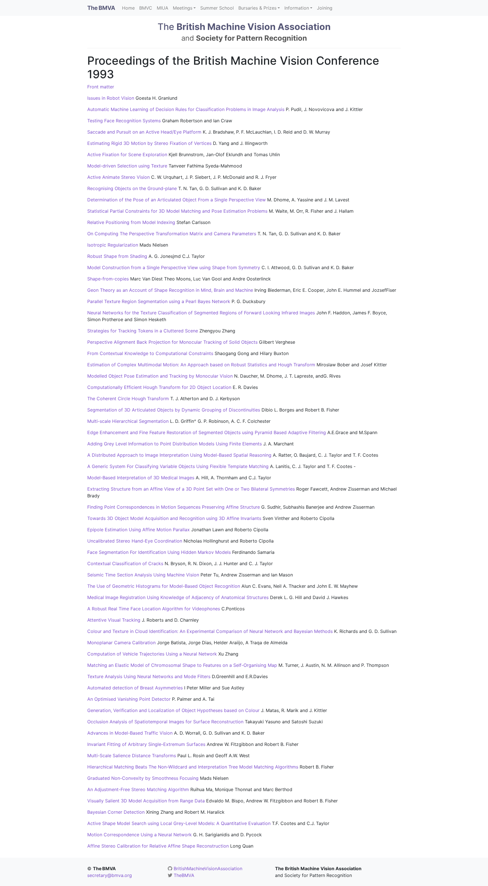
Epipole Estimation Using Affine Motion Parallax (138, 529)
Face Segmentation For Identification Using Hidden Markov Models (159, 552)
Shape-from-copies (108, 279)
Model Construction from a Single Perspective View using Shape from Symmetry (173, 267)
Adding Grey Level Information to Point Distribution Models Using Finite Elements (174, 444)
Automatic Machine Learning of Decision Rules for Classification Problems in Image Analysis (185, 109)
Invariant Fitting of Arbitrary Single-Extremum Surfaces (146, 744)
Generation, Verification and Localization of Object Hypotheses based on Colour (173, 710)
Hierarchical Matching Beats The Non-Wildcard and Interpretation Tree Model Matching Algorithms (192, 767)
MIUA (162, 8)
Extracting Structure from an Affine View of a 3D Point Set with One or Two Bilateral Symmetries (191, 489)
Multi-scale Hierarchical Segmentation (128, 421)
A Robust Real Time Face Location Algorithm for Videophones (153, 608)
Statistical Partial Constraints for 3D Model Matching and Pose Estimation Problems (177, 211)
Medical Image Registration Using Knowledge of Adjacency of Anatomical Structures (178, 597)
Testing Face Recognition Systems (124, 120)
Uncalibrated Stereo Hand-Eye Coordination (134, 541)
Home (128, 8)
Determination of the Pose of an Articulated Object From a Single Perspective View (177, 200)
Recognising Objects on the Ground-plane (132, 188)
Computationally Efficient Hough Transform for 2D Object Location (159, 387)
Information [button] (296, 8)
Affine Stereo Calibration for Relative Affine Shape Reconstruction (158, 846)
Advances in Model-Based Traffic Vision (130, 733)
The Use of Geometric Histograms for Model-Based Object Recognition (163, 586)
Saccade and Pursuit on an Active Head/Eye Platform (144, 132)
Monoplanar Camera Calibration (121, 642)
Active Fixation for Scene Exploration (127, 154)
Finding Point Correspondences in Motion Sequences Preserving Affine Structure (173, 507)
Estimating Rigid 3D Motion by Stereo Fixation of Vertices (149, 143)
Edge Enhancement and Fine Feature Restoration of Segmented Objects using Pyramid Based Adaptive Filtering (206, 432)
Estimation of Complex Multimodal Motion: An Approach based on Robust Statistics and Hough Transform (201, 364)
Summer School (217, 8)
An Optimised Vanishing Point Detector (129, 699)
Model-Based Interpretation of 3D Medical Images (140, 477)
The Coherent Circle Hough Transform (128, 398)
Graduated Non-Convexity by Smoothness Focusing (143, 778)
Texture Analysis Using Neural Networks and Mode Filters (148, 676)
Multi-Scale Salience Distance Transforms (131, 755)
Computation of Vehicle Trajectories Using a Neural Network (152, 654)
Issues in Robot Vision (110, 98)
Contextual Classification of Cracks (125, 563)
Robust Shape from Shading (117, 256)
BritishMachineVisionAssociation (208, 868)
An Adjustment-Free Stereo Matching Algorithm (138, 789)
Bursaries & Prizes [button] (257, 8)
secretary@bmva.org (109, 875)
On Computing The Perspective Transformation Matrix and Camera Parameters (171, 233)
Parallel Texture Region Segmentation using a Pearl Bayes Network (158, 301)
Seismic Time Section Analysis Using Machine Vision (143, 575)
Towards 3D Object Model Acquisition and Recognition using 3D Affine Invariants (174, 518)
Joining (324, 8)
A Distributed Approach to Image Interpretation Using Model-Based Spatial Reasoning (179, 455)
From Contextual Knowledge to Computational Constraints (150, 353)
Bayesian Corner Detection (116, 812)
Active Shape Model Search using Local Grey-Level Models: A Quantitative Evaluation (179, 823)
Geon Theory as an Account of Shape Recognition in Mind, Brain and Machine (170, 290)
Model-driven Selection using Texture (127, 166)
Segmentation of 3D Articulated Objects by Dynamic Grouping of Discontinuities (173, 410)
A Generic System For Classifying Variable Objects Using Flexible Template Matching (178, 466)
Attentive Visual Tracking (113, 620)
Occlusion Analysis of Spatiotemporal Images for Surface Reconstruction (165, 721)
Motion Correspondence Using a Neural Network (139, 834)
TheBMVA (184, 875)
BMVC (145, 8)
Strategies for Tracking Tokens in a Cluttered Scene (142, 331)
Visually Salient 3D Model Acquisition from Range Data (146, 801)
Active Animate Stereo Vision (118, 177)
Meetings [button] (182, 8)
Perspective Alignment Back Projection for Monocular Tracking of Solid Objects (172, 342)
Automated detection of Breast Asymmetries (135, 688)
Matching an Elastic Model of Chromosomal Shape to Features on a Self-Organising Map (182, 665)
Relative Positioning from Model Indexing (131, 222)
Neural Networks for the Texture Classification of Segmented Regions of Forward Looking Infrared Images (201, 312)
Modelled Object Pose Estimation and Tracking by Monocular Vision (160, 376)
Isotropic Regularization (112, 245)
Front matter (100, 87)
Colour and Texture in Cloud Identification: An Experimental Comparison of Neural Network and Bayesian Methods (210, 631)
